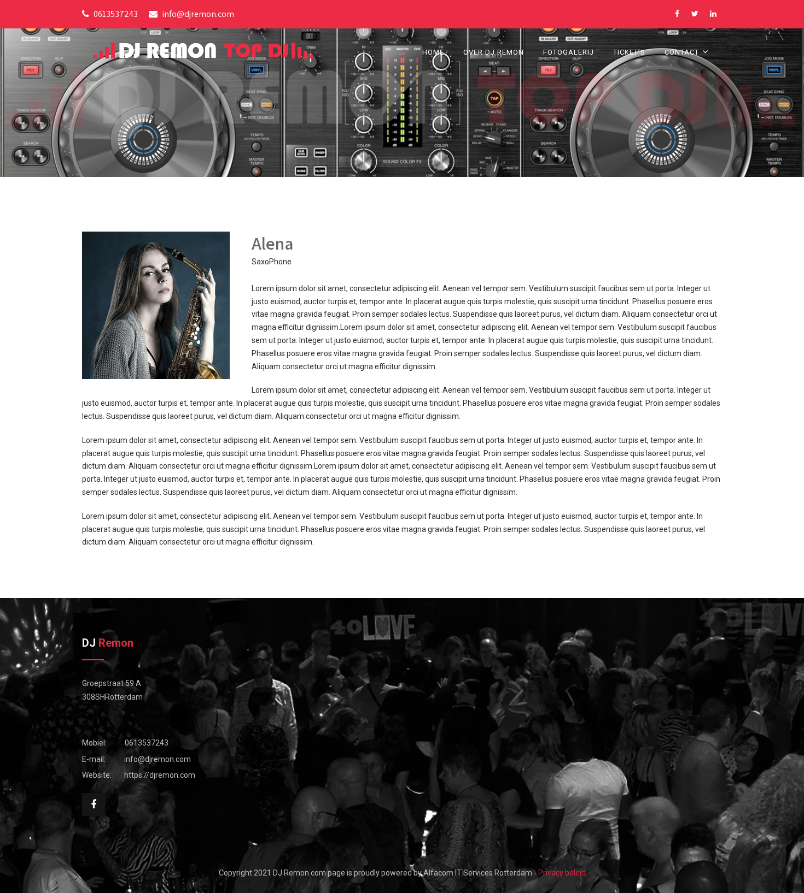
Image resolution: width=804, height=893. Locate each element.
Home (433, 52)
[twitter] (695, 14)
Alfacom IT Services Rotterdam (477, 872)
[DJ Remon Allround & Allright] (203, 50)
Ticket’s (629, 52)
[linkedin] (713, 14)
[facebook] (676, 14)
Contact (682, 52)
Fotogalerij (568, 52)
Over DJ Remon (493, 52)
